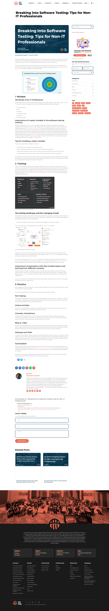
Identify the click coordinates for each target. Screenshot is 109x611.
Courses (57, 3)
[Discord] (32, 602)
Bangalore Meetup (31, 565)
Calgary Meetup (30, 576)
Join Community (45, 565)
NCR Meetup (30, 574)
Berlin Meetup (30, 578)
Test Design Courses (17, 576)
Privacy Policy (87, 574)
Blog (73, 86)
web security (87, 113)
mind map (46, 225)
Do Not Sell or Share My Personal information (89, 581)
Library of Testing (60, 260)
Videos (71, 572)
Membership (65, 3)
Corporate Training (77, 3)
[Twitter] (21, 360)
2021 (37, 259)
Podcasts (72, 574)
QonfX (57, 565)
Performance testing (77, 108)
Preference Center (88, 584)
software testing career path (33, 128)
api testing (78, 103)
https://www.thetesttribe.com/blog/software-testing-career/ (40, 172)
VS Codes (74, 113)
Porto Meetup (30, 580)
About (85, 565)
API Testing (75, 81)
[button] (16, 367)
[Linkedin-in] (29, 602)
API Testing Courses (17, 570)
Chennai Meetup (31, 570)
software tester (34, 134)
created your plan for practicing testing (43, 348)
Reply (19, 411)
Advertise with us (88, 570)
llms (83, 105)
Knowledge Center (76, 92)
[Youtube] (39, 602)
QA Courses (15, 582)
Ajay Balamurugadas (33, 375)
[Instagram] (26, 602)
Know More (80, 58)
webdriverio (81, 113)
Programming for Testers (18, 587)
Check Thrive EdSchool (78, 32)
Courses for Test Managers (16, 585)
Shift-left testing (76, 110)
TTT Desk (74, 95)
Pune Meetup (30, 567)
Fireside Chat (30, 590)
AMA (28, 588)
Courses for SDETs (17, 580)
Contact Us (86, 567)
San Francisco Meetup (32, 584)
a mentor (25, 274)
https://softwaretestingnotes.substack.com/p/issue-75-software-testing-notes (37, 409)
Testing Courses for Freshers (17, 590)
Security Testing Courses (18, 578)
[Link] (24, 360)
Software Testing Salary (75, 576)
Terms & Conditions (88, 572)
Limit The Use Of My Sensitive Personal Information (88, 577)
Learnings (72, 578)
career (83, 103)
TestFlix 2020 (32, 259)
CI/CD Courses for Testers (18, 574)
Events (73, 89)
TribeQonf (58, 567)
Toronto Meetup (31, 582)
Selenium (84, 108)
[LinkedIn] (18, 360)
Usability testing (84, 110)
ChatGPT (88, 103)
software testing (32, 125)
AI (73, 103)
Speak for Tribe (44, 570)
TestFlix (57, 570)
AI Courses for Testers (18, 565)
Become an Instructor (18, 593)
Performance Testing (17, 572)
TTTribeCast (29, 586)
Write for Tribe (44, 567)
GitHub (74, 105)
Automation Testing (17, 567)
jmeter (79, 105)
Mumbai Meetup (31, 572)
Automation (75, 83)
